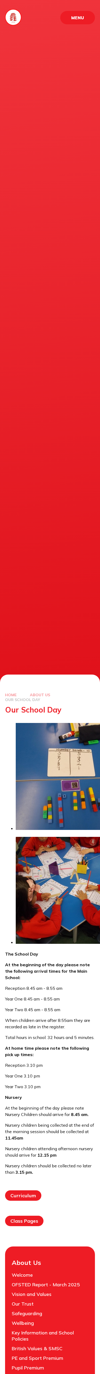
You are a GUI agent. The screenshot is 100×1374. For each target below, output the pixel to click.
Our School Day (22, 699)
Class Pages (24, 1221)
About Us (40, 694)
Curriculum (23, 1195)
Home (11, 694)
